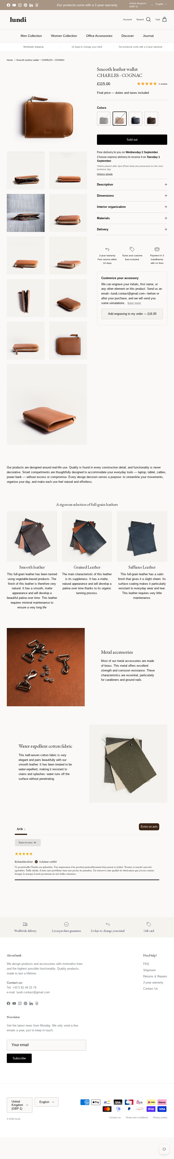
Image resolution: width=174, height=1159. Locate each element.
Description (105, 184)
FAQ (146, 964)
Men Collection (31, 36)
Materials (103, 218)
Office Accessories (99, 36)
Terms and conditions (137, 1117)
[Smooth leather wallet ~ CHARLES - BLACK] (104, 118)
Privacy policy (160, 1117)
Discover (127, 36)
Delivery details (105, 174)
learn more (134, 303)
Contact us (115, 1117)
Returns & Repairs (155, 976)
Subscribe (19, 1058)
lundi (17, 1119)
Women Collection (64, 36)
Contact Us (150, 988)
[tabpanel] (87, 868)
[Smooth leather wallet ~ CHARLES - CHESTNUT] (151, 118)
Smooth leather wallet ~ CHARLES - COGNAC (40, 60)
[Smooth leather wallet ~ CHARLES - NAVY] (135, 118)
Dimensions (105, 195)
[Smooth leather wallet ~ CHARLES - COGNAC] (119, 118)
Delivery (102, 229)
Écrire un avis (149, 826)
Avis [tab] (21, 828)
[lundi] (18, 20)
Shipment (149, 970)
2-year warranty (153, 982)
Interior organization (111, 206)
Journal (148, 36)
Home (10, 60)
